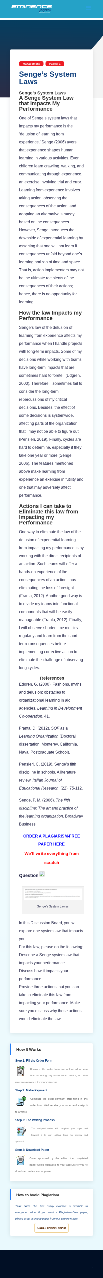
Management (31, 63)
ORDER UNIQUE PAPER (51, 1228)
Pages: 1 (54, 63)
